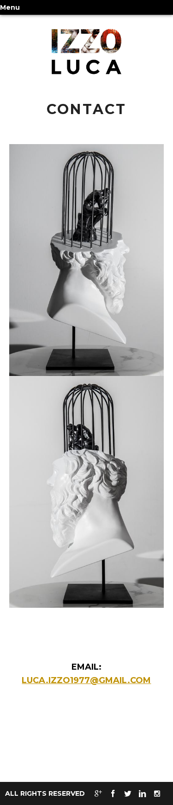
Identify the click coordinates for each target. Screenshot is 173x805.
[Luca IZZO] (86, 52)
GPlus (98, 793)
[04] (86, 259)
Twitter (127, 793)
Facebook (113, 793)
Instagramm (157, 793)
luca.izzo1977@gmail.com (86, 680)
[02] (86, 491)
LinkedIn (142, 793)
